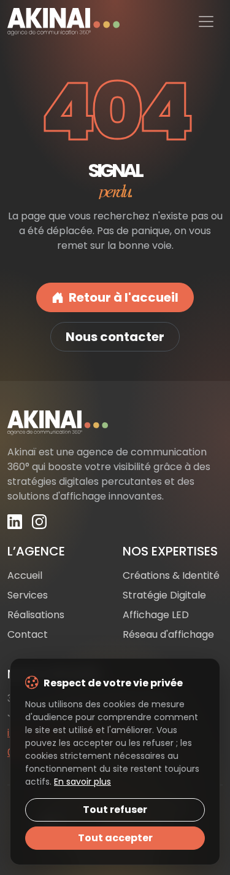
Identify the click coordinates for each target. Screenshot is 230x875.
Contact (27, 634)
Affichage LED (156, 615)
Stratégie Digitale (164, 595)
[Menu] (206, 21)
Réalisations (35, 615)
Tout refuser (115, 809)
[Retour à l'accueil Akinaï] (115, 422)
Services (27, 595)
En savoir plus (82, 781)
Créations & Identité (171, 575)
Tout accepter (115, 838)
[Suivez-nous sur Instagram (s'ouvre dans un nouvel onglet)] (39, 521)
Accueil (24, 575)
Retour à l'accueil (123, 297)
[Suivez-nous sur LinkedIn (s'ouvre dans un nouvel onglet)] (14, 521)
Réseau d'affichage (168, 634)
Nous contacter (115, 336)
